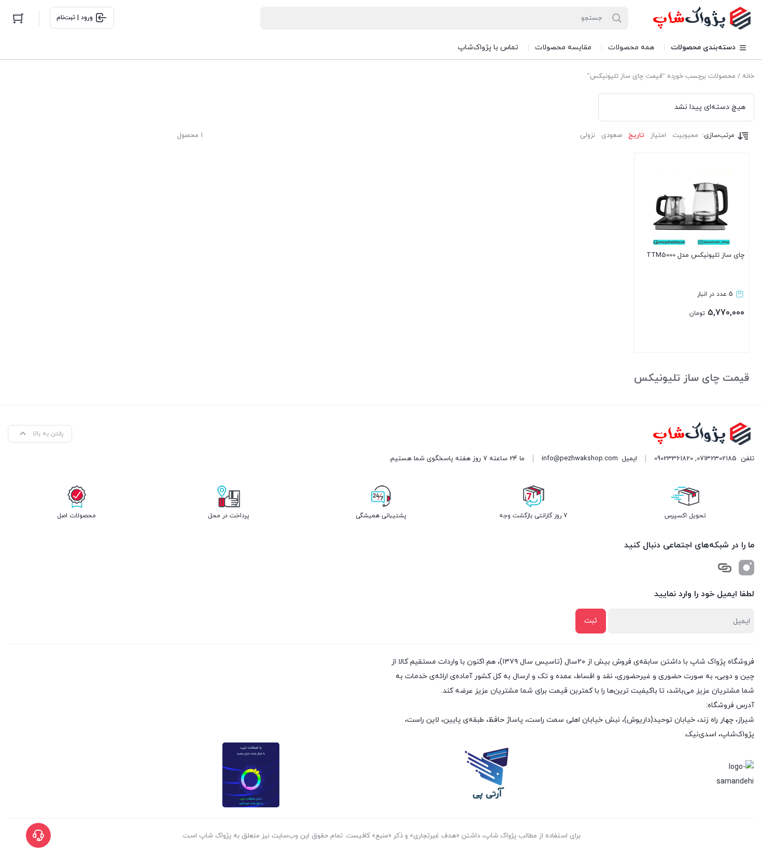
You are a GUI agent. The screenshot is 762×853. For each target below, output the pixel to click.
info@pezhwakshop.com (580, 458)
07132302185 (717, 458)
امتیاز (658, 135)
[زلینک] (724, 567)
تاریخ (636, 135)
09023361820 (673, 458)
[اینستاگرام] (746, 567)
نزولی (587, 135)
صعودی (611, 135)
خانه (748, 76)
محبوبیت (685, 135)
